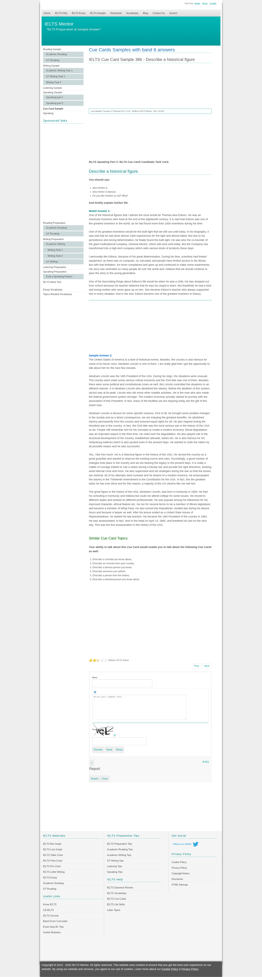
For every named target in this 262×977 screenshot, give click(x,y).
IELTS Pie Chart (51, 866)
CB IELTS (48, 910)
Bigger (197, 3)
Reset (205, 3)
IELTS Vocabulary (116, 893)
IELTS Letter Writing (54, 872)
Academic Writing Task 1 (59, 70)
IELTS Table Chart (53, 855)
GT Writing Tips (115, 860)
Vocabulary (132, 13)
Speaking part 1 (54, 97)
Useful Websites (52, 932)
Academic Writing (55, 244)
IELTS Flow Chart (52, 860)
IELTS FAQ (61, 13)
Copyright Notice (181, 873)
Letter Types (113, 910)
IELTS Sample (98, 13)
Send (109, 749)
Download (115, 13)
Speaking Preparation (55, 271)
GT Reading (52, 60)
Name (94, 677)
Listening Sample (52, 88)
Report (94, 778)
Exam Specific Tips (53, 926)
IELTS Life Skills (116, 904)
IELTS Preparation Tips (119, 844)
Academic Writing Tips (119, 855)
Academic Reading (56, 54)
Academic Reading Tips (120, 849)
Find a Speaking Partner (59, 276)
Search (173, 13)
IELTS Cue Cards (116, 899)
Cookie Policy (179, 862)
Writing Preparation (53, 239)
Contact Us (159, 13)
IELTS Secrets (51, 915)
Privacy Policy (179, 868)
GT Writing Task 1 (55, 76)
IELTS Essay (50, 877)
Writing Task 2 (53, 82)
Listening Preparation (54, 267)
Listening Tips (114, 866)
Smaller (213, 3)
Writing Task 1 (55, 250)
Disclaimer (177, 879)
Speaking (48, 113)
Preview (98, 749)
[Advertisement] (63, 172)
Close (105, 778)
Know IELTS (50, 904)
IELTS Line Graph (52, 849)
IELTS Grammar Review (120, 887)
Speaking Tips (115, 872)
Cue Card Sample (53, 108)
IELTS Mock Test (52, 282)
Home (47, 13)
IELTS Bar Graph (52, 844)
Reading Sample (52, 49)
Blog (145, 13)
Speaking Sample (52, 92)
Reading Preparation (54, 223)
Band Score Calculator (55, 921)
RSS (206, 762)
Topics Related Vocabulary (57, 294)
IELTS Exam (78, 13)
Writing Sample (51, 65)
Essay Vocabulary (52, 289)
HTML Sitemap (180, 884)
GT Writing (52, 261)
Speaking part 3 (54, 103)
